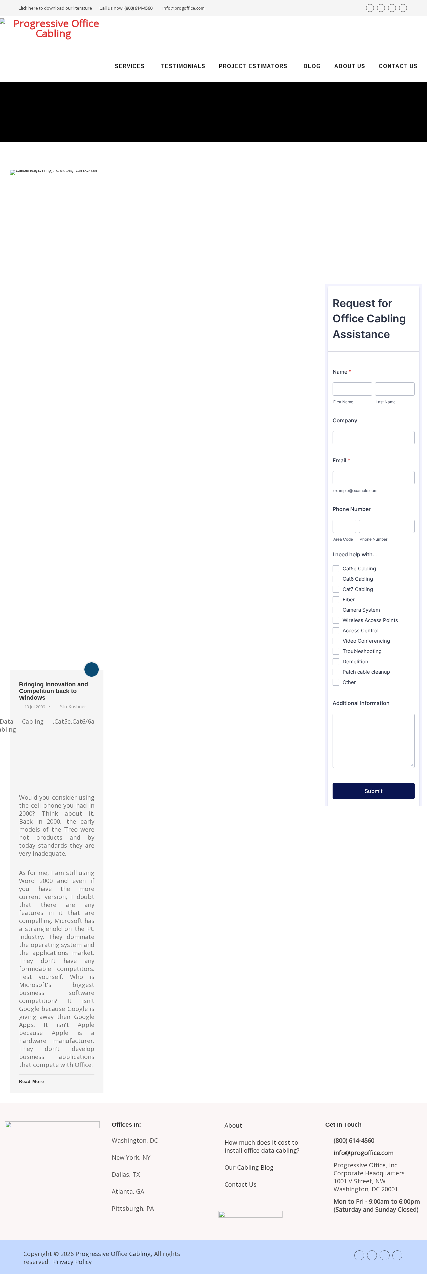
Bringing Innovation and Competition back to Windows (53, 691)
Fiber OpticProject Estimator (53, 1204)
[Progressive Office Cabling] (53, 32)
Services (130, 66)
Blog (312, 66)
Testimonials (183, 66)
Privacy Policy (72, 1262)
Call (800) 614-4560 (362, 194)
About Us (349, 66)
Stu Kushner (73, 706)
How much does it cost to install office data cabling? (262, 1146)
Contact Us (398, 66)
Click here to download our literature (85, 8)
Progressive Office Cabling (113, 1254)
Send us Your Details (374, 217)
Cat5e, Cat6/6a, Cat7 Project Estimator (53, 1176)
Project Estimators (253, 66)
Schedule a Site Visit (374, 240)
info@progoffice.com (183, 8)
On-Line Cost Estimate (374, 262)
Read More (31, 1081)
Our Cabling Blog (249, 1167)
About (233, 1125)
